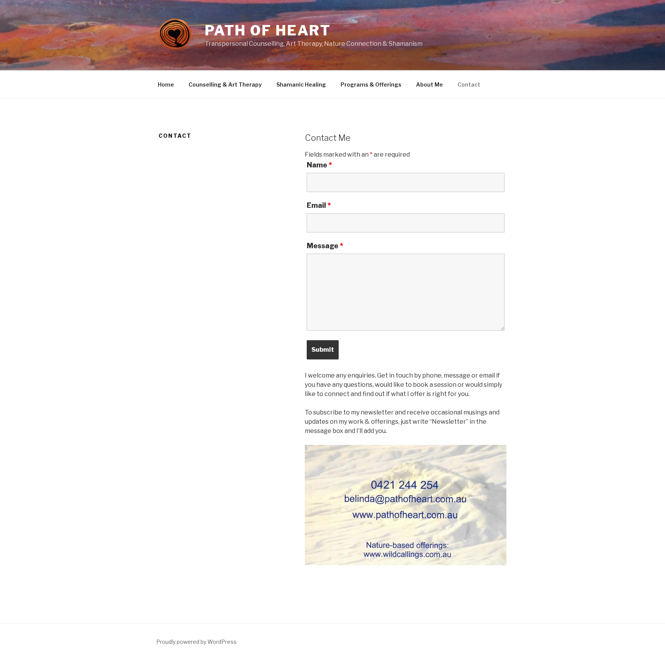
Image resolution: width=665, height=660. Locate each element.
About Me (429, 84)
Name (319, 165)
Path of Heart (268, 30)
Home (166, 84)
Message (325, 246)
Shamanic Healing (301, 84)
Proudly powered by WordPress (196, 641)
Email (319, 205)
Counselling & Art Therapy (225, 84)
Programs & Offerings (371, 84)
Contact (469, 84)
